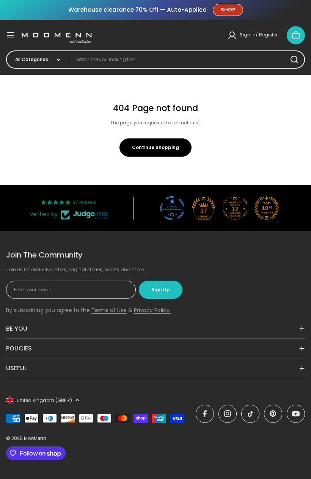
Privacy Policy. (152, 310)
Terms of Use (109, 310)
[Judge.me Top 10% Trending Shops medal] (266, 208)
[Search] (294, 59)
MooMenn (35, 438)
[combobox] (155, 59)
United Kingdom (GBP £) (44, 400)
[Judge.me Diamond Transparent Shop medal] (172, 208)
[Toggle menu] (10, 35)
